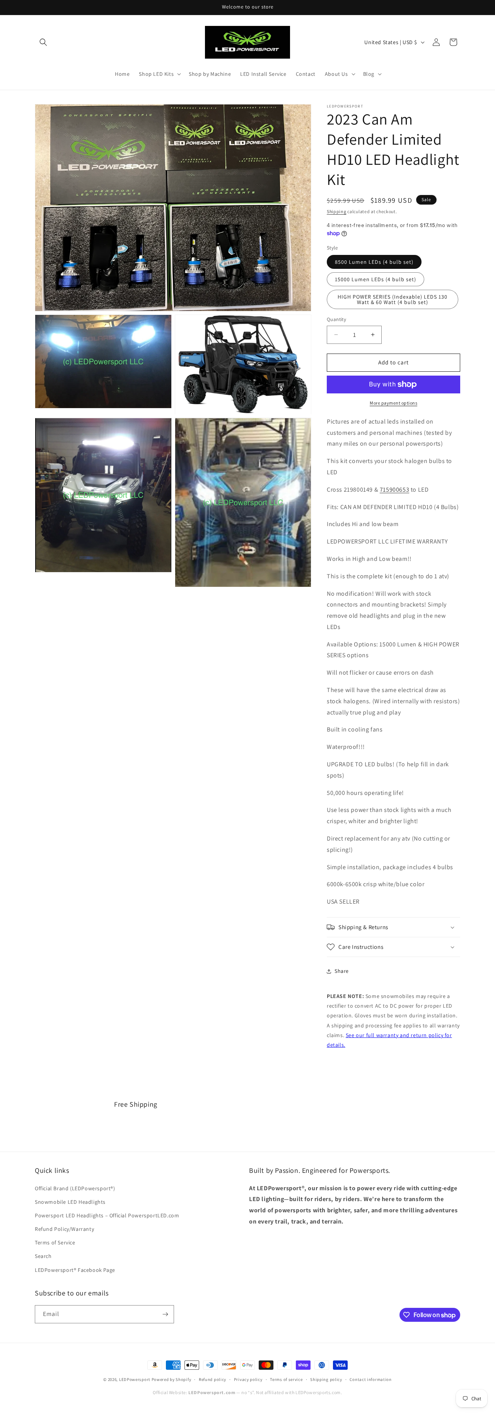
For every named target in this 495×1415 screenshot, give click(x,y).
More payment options (393, 403)
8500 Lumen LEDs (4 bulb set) (374, 261)
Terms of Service (55, 1242)
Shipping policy (326, 1379)
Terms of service (286, 1379)
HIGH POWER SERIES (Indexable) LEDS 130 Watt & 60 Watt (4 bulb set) (392, 299)
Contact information (370, 1379)
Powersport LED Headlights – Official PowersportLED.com (107, 1215)
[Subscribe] (165, 1314)
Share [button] (342, 970)
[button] (43, 42)
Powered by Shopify (171, 1379)
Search (43, 1256)
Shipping (336, 211)
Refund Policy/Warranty (64, 1228)
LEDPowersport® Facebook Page (75, 1269)
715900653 (394, 489)
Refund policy (212, 1379)
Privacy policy (248, 1379)
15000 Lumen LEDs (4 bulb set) (375, 279)
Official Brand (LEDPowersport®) (75, 1188)
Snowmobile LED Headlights (70, 1201)
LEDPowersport (134, 1379)
